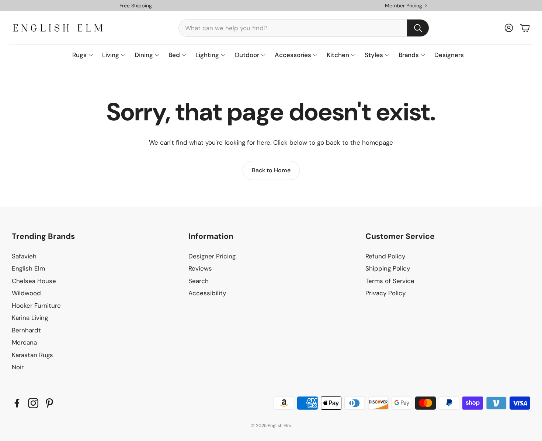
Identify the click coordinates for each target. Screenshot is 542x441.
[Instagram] (33, 403)
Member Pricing (403, 5)
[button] (304, 28)
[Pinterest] (49, 403)
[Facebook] (17, 403)
